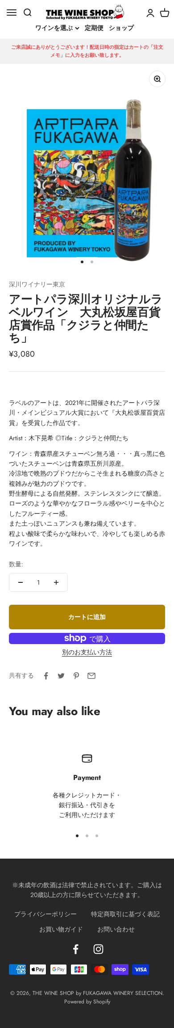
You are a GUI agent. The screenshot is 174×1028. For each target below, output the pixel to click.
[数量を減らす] (20, 582)
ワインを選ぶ (54, 28)
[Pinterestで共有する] (76, 675)
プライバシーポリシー (45, 914)
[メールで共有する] (91, 675)
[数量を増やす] (56, 582)
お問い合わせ (116, 929)
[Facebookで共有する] (46, 675)
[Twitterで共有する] (61, 675)
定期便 (94, 27)
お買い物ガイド (61, 929)
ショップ (121, 27)
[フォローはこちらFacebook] (76, 949)
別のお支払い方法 (87, 652)
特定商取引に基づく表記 (125, 914)
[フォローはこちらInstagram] (98, 949)
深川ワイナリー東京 (37, 284)
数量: (16, 564)
